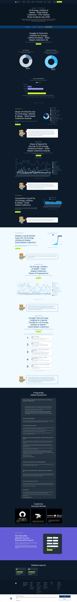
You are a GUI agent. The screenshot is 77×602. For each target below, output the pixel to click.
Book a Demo (59, 1)
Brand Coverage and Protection (32, 588)
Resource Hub (25, 582)
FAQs (58, 588)
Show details (18, 600)
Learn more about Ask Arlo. (27, 497)
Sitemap (24, 585)
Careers (58, 586)
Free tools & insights (39, 1)
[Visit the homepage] (17, 2)
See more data (18, 124)
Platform (24, 1)
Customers (33, 1)
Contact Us (58, 589)
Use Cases (28, 1)
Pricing (45, 1)
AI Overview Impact (38, 584)
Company (49, 1)
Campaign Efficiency (31, 585)
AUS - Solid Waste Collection (31, 574)
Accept (65, 596)
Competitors (58, 587)
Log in (55, 1)
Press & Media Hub (59, 585)
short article (28, 413)
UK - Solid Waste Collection (19, 574)
